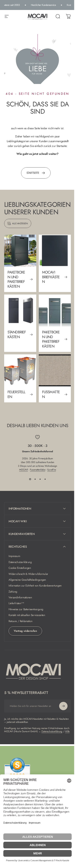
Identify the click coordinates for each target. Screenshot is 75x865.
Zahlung (13, 594)
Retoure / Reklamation (20, 624)
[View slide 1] (30, 479)
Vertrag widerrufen (25, 634)
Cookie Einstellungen (20, 571)
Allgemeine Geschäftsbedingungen (27, 582)
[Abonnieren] (60, 709)
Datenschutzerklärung (20, 565)
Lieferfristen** (16, 606)
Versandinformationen (20, 600)
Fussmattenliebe (37, 470)
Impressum (14, 559)
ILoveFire (51, 470)
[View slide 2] (35, 479)
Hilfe (30, 737)
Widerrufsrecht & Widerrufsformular (28, 576)
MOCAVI (23, 470)
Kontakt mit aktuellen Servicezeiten (27, 618)
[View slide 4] (45, 479)
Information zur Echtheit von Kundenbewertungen (35, 588)
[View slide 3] (40, 479)
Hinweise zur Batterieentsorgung (26, 612)
